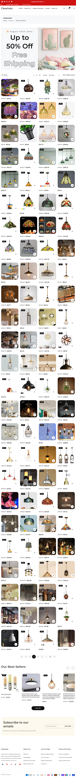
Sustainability (26, 757)
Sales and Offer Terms (64, 760)
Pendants (11, 20)
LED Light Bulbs (6, 694)
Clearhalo (8, 774)
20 (50, 656)
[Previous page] (22, 657)
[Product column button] (34, 75)
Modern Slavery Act (28, 763)
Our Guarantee (45, 757)
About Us (54, 8)
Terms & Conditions (64, 754)
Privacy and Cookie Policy (65, 757)
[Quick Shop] (15, 93)
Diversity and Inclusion (29, 760)
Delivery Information (46, 760)
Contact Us (27, 8)
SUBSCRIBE (67, 726)
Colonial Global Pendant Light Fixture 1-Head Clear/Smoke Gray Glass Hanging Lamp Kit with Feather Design (51, 696)
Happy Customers (38, 8)
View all (38, 708)
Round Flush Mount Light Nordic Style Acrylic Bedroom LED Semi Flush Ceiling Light (31, 695)
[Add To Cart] (17, 689)
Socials (47, 8)
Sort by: (45, 75)
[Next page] (54, 657)
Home (4, 20)
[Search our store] (64, 8)
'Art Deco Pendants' (21, 20)
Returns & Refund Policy (47, 754)
